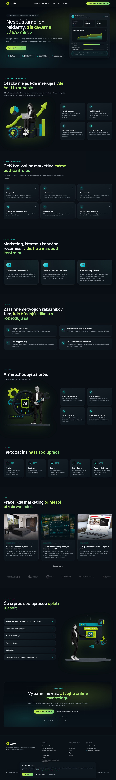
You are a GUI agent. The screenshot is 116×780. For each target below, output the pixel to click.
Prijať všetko (27, 774)
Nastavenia (52, 774)
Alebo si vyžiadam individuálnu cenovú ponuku (58, 721)
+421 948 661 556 (91, 748)
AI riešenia (45, 753)
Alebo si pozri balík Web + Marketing (67, 711)
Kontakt (65, 3)
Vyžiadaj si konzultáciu (15, 48)
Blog (59, 3)
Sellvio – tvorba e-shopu (49, 750)
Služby (36, 3)
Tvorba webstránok (47, 748)
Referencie (45, 3)
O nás (53, 3)
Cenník (71, 745)
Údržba (44, 757)
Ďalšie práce (57, 566)
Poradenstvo (45, 755)
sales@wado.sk (90, 745)
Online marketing (46, 745)
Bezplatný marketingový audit (97, 3)
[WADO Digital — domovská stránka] (11, 3)
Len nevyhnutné (40, 774)
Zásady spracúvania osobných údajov (48, 770)
